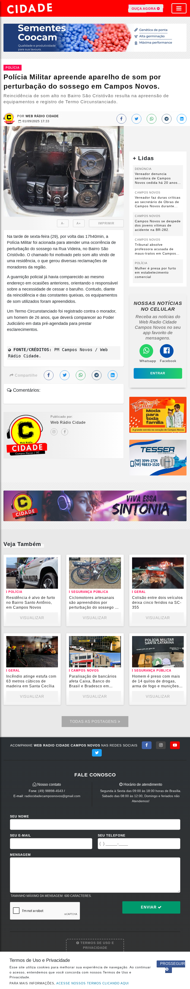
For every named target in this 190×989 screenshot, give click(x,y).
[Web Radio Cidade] (30, 8)
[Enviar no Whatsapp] (151, 119)
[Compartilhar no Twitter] (136, 119)
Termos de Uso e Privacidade (96, 945)
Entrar (157, 373)
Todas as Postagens (94, 722)
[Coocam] (95, 37)
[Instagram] (54, 431)
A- (62, 223)
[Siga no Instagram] (161, 745)
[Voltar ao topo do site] (183, 544)
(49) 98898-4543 (50, 791)
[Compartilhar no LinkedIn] (182, 119)
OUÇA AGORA (144, 8)
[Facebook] (64, 431)
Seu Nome (19, 816)
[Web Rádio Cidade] (95, 505)
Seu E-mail (20, 835)
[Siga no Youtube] (175, 745)
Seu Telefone (111, 835)
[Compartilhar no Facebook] (121, 119)
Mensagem (20, 854)
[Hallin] (158, 415)
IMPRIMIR (106, 223)
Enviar (149, 907)
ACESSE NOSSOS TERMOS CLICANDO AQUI (92, 983)
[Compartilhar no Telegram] (166, 119)
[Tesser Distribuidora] (158, 457)
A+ (78, 223)
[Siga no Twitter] (97, 752)
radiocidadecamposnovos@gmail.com (52, 796)
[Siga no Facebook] (147, 745)
